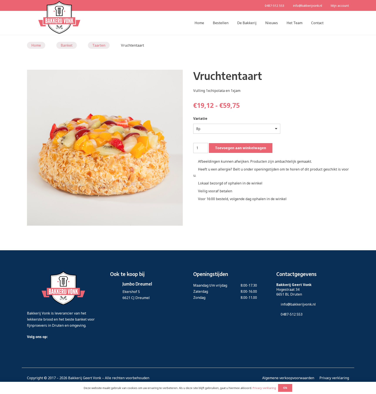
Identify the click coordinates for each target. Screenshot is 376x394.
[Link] (59, 17)
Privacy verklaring (334, 377)
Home (36, 45)
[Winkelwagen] (343, 23)
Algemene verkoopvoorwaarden (288, 377)
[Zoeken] (332, 23)
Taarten (98, 45)
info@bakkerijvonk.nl (307, 5)
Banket (66, 45)
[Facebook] (51, 336)
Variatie (200, 118)
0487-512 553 (274, 5)
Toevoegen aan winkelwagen (240, 147)
